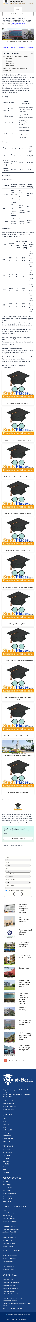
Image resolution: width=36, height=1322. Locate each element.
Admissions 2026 (8, 1130)
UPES (4, 1210)
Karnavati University (9, 1218)
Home (4, 1118)
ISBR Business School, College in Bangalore (24, 1048)
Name (7, 857)
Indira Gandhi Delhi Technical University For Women (24, 984)
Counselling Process (9, 1243)
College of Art (24, 968)
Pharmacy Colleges (9, 1199)
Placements (10, 66)
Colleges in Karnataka (9, 1285)
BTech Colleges (7, 1187)
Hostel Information (8, 1267)
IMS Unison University (10, 1221)
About (4, 1121)
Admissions (10, 63)
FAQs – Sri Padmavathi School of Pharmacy (15, 69)
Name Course (10, 885)
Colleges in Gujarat (8, 1291)
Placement (30, 47)
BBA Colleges (7, 1182)
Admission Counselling (10, 1255)
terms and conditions (18, 891)
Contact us (6, 1124)
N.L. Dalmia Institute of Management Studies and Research (23, 909)
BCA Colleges (7, 1190)
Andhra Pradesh (9, 800)
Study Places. (15, 1319)
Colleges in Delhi (8, 1280)
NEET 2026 (6, 1155)
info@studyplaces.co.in (10, 1301)
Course (13, 47)
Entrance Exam (7, 1240)
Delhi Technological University (24, 919)
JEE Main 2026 (7, 1152)
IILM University (7, 1216)
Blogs (4, 1127)
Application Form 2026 (9, 1232)
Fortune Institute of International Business (25, 1022)
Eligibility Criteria (8, 1246)
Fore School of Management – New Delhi (24, 945)
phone (7, 868)
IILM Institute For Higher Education (25, 956)
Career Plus (6, 1303)
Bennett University (8, 1213)
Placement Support (8, 1269)
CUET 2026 (6, 1150)
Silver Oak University (22, 1009)
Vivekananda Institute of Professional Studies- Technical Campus (23, 998)
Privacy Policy (7, 1141)
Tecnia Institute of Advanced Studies (25, 932)
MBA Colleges (7, 1184)
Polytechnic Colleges (9, 1193)
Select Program (10, 879)
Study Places (16, 1)
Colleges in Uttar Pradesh (11, 1282)
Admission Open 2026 (9, 1237)
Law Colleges (7, 1196)
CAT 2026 (6, 1158)
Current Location (10, 874)
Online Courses (7, 1201)
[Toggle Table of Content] (31, 53)
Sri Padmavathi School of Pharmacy (16, 56)
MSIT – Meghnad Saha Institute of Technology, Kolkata (25, 1036)
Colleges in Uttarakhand (10, 1294)
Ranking (5, 47)
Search (18, 9)
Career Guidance (8, 1261)
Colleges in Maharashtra (10, 1288)
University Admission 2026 (11, 1229)
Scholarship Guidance (9, 1258)
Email (7, 862)
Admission (22, 47)
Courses (9, 61)
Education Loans (8, 1264)
